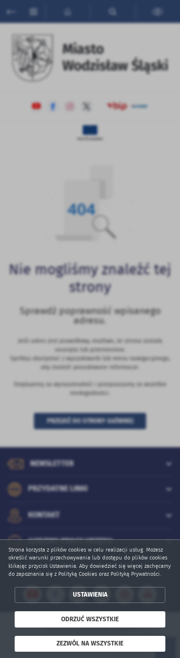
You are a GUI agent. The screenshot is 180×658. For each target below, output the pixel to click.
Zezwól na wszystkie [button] (90, 643)
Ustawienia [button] (90, 595)
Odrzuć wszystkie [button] (90, 619)
